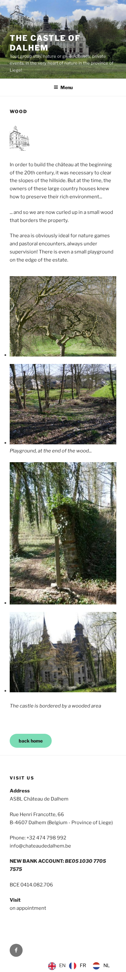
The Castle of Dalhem (45, 43)
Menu (66, 87)
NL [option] (106, 965)
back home (31, 741)
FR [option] (83, 965)
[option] (77, 966)
